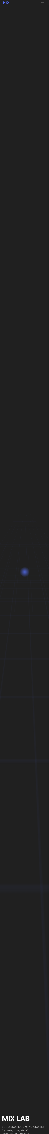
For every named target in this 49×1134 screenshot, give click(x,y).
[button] (45, 2)
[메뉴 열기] (42, 2)
